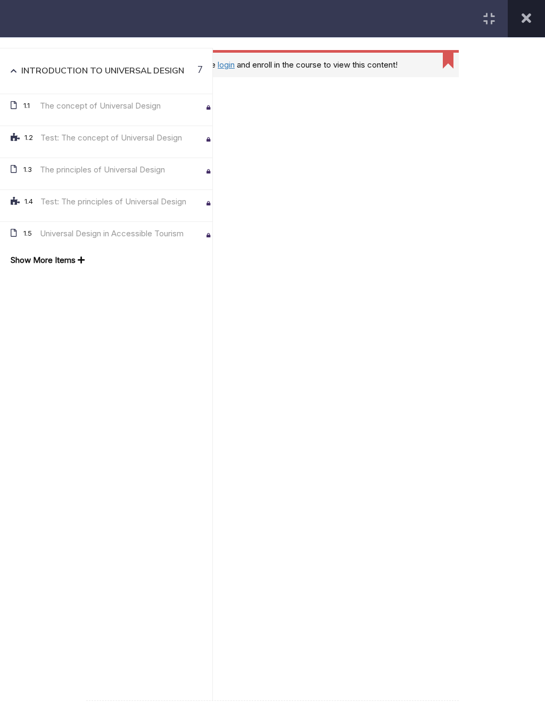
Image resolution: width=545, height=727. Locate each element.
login (226, 65)
